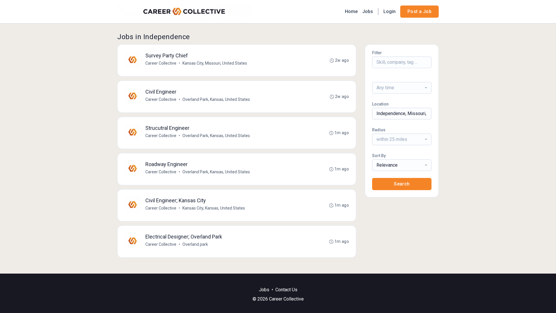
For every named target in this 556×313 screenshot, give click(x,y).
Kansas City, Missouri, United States (214, 63)
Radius (378, 130)
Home (351, 11)
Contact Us (286, 289)
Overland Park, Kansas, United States (216, 99)
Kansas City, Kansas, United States (213, 208)
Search (401, 184)
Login (389, 11)
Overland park (195, 244)
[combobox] (401, 88)
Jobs (367, 11)
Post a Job (419, 11)
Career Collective (160, 63)
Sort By (379, 155)
